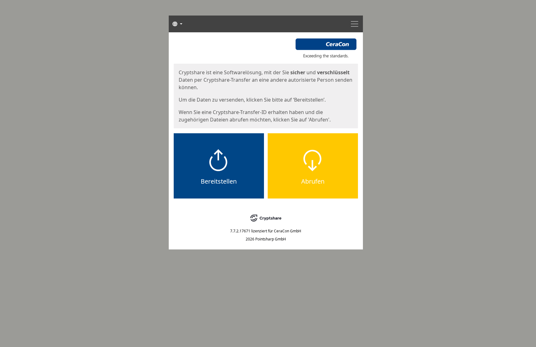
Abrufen (312, 181)
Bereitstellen (219, 181)
